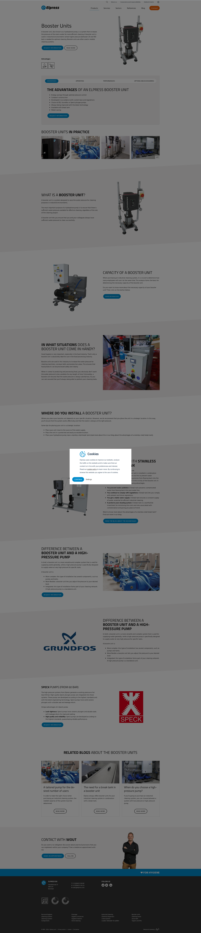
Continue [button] (78, 479)
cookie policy (92, 469)
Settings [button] (89, 479)
